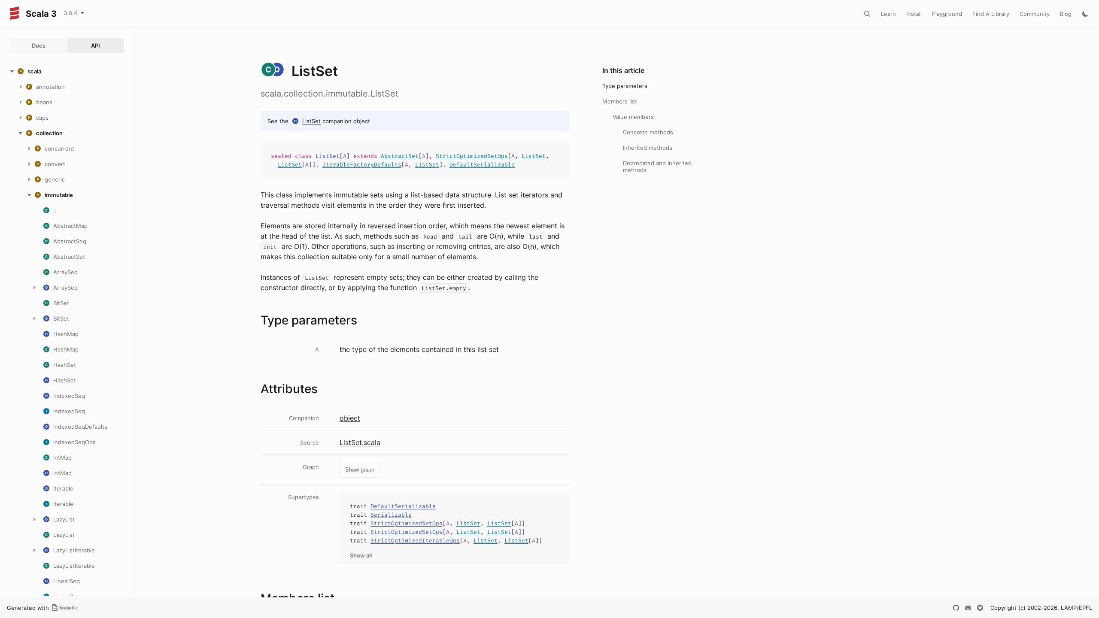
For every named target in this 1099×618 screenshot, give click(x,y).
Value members (633, 116)
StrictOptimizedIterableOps (415, 540)
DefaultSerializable (482, 164)
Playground (947, 13)
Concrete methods (648, 132)
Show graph (359, 470)
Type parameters (624, 85)
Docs (39, 45)
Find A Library (990, 13)
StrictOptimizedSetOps (472, 156)
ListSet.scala (360, 442)
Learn (888, 13)
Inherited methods (647, 147)
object (350, 418)
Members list (619, 101)
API (95, 45)
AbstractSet (400, 156)
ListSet (311, 121)
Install (914, 13)
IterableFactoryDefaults (361, 164)
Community (1035, 13)
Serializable (391, 514)
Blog (1066, 13)
